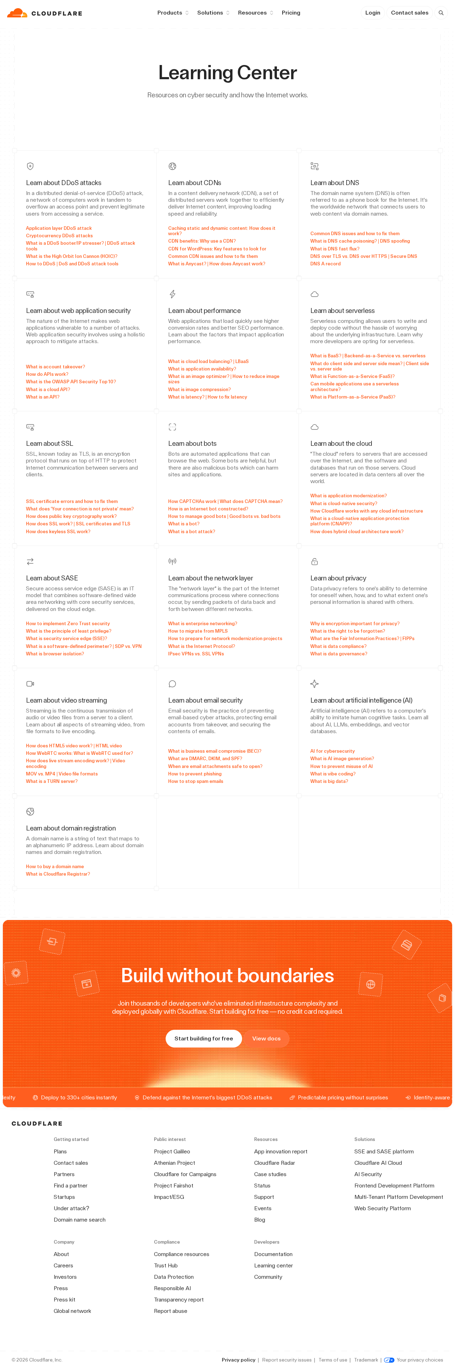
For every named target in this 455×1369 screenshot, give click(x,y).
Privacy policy (239, 1360)
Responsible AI (172, 1288)
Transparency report (179, 1299)
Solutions (210, 12)
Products (169, 12)
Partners (64, 1174)
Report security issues (287, 1360)
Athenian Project (174, 1162)
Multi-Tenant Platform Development (398, 1197)
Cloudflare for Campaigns (185, 1174)
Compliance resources (181, 1254)
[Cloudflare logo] (45, 12)
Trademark (366, 1360)
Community (268, 1276)
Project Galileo (172, 1151)
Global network (72, 1311)
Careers (63, 1265)
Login (372, 12)
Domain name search (80, 1219)
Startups (64, 1197)
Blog (259, 1219)
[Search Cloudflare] (441, 13)
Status (262, 1185)
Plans (60, 1151)
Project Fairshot (173, 1185)
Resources (252, 12)
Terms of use (332, 1360)
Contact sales (409, 12)
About (61, 1254)
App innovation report (280, 1151)
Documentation (273, 1254)
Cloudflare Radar (274, 1162)
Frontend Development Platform (394, 1185)
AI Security (368, 1174)
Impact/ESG (169, 1197)
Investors (65, 1276)
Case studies (270, 1174)
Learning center (273, 1265)
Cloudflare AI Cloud (378, 1162)
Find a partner (70, 1185)
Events (263, 1208)
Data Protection (174, 1276)
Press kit (64, 1299)
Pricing (291, 12)
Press (61, 1288)
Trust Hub (166, 1265)
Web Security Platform (382, 1208)
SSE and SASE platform (384, 1151)
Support (264, 1197)
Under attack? (71, 1208)
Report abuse (170, 1311)
